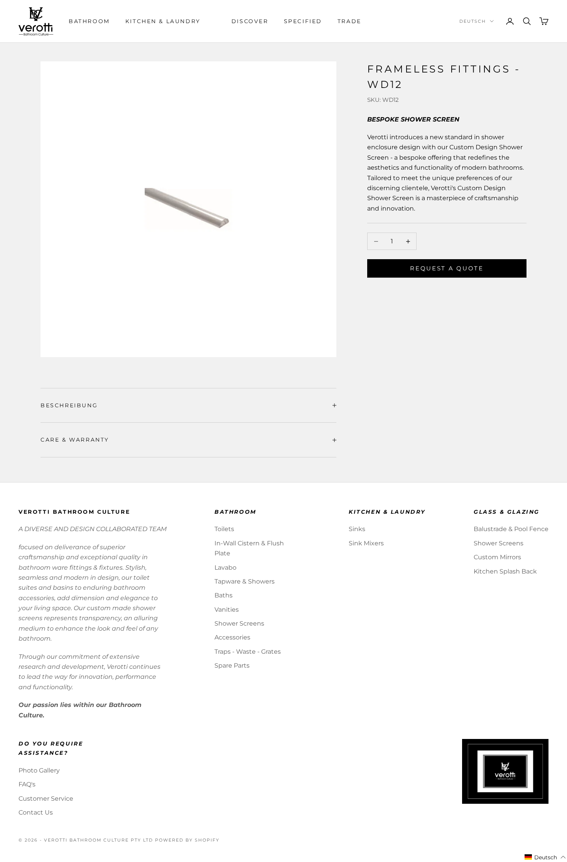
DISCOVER (249, 21)
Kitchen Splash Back (505, 571)
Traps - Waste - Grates (247, 651)
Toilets (224, 529)
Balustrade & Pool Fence (511, 529)
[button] (545, 857)
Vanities (226, 609)
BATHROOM (89, 21)
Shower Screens (239, 623)
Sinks (357, 529)
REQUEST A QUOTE (447, 268)
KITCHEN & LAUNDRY (163, 21)
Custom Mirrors (497, 557)
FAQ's (27, 784)
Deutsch (472, 21)
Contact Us (36, 812)
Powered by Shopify (187, 840)
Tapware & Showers (244, 581)
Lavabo (225, 567)
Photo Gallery (39, 770)
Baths (223, 595)
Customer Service (46, 798)
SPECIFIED (303, 21)
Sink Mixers (366, 543)
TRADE (349, 21)
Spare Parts (232, 665)
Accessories (232, 637)
